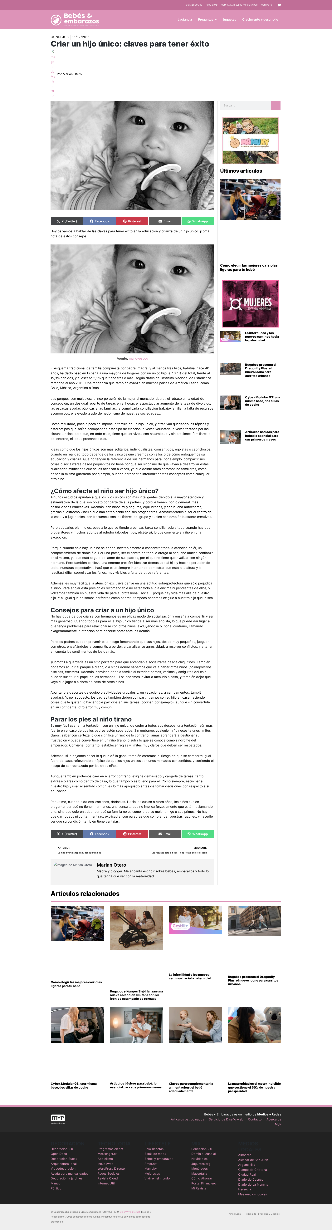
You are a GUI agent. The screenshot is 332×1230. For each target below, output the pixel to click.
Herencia (244, 1189)
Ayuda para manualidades (69, 1173)
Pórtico (56, 1188)
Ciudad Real (247, 1174)
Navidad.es (199, 1159)
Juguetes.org (200, 1164)
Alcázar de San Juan (253, 1160)
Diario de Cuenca (250, 1179)
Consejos (60, 37)
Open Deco (59, 1154)
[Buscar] (276, 105)
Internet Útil (106, 1183)
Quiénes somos (194, 5)
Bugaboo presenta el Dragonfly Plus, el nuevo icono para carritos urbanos (260, 370)
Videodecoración (63, 1168)
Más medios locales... (253, 1194)
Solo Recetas (154, 1149)
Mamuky (150, 1168)
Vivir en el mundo (157, 1178)
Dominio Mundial (203, 1154)
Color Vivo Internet (130, 1211)
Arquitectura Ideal (64, 1164)
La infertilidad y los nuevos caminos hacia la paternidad (262, 336)
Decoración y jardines (66, 1178)
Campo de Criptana (252, 1170)
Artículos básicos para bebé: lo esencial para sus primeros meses (262, 435)
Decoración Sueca (64, 1159)
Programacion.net (110, 1149)
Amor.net (151, 1164)
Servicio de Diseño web (226, 1119)
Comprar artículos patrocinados (239, 5)
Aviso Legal (235, 1213)
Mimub (56, 1183)
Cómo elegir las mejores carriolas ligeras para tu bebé (249, 267)
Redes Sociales (109, 1173)
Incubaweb (105, 1164)
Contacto (266, 5)
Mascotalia (199, 1173)
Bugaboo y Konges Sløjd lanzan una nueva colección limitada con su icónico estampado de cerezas (136, 995)
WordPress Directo (111, 1168)
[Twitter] (279, 5)
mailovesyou (138, 358)
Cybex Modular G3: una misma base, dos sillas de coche (262, 400)
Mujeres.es (152, 1173)
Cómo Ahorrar (201, 1178)
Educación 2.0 (201, 1149)
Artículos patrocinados (187, 1119)
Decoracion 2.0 (62, 1149)
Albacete (244, 1155)
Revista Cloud (108, 1178)
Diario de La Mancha (253, 1184)
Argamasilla (246, 1165)
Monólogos (199, 1168)
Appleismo (105, 1159)
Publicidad (211, 5)
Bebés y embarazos (158, 1159)
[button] (215, 19)
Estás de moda (155, 1154)
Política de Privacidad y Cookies (262, 1213)
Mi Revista (198, 1188)
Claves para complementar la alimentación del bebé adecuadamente (191, 1087)
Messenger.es (107, 1154)
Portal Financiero (203, 1183)
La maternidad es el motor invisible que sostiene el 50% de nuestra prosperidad (254, 1087)
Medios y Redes (269, 1114)
